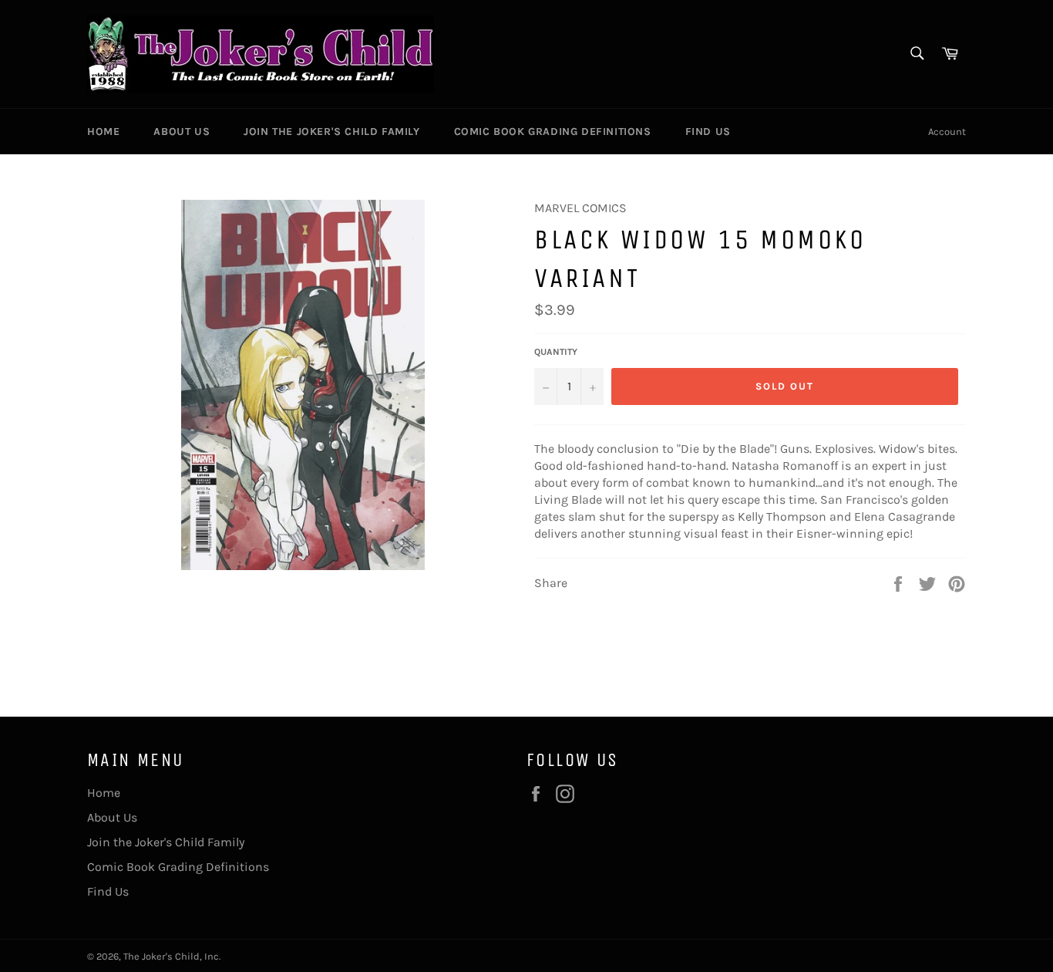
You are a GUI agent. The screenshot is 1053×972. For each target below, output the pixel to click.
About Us (181, 131)
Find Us (708, 131)
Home (103, 131)
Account (947, 131)
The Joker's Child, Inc (171, 956)
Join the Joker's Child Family (331, 131)
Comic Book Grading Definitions (552, 131)
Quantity (555, 351)
